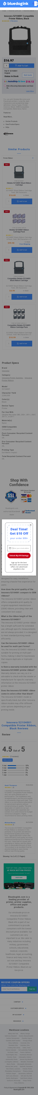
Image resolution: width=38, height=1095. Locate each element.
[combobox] (35, 3)
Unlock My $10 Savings (19, 555)
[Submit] (33, 3)
